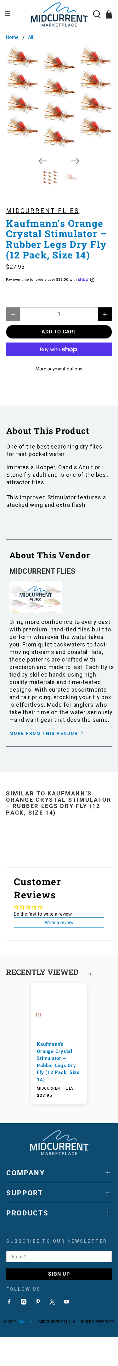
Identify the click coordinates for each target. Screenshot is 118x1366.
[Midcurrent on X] (52, 1302)
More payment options (59, 369)
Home (12, 37)
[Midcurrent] (59, 14)
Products (59, 1213)
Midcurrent (27, 1321)
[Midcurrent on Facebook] (9, 1302)
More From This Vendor (44, 733)
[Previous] (42, 161)
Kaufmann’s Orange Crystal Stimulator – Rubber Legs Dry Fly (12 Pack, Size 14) (58, 1061)
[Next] (75, 161)
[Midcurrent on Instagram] (23, 1302)
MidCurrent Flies (42, 211)
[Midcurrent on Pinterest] (38, 1302)
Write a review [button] (59, 922)
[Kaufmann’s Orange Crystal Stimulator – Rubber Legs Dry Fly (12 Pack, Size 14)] (59, 98)
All (30, 37)
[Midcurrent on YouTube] (66, 1302)
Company (59, 1173)
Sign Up (59, 1274)
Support (59, 1193)
